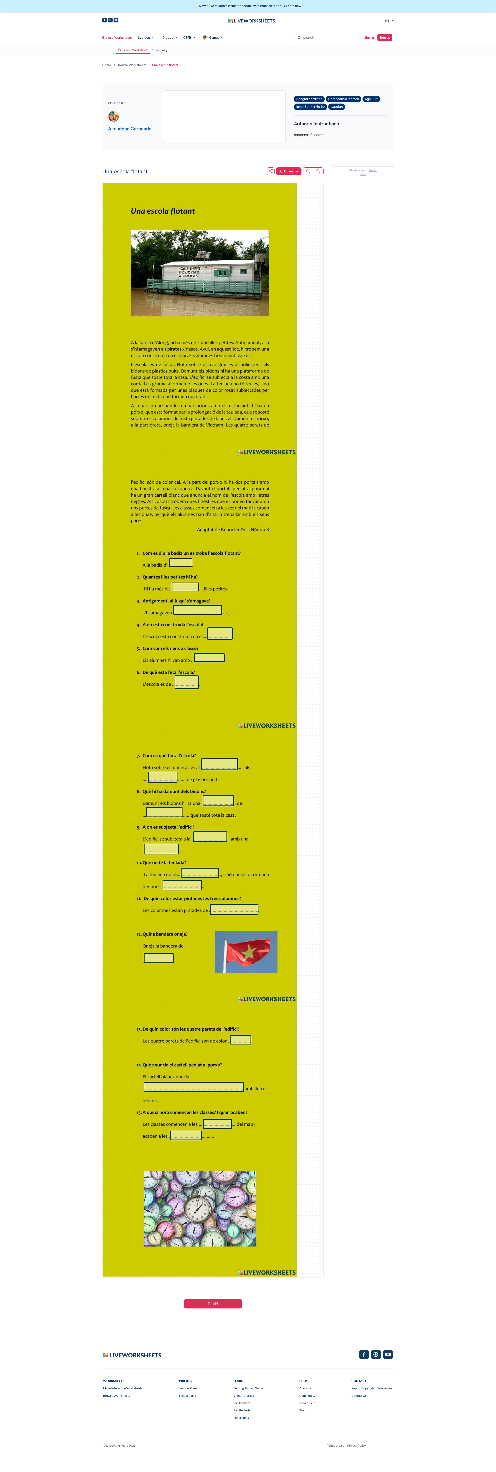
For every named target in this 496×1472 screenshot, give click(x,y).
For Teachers (241, 1403)
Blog (302, 1410)
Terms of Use (335, 1445)
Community (307, 1395)
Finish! (213, 1304)
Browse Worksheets (117, 37)
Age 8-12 (371, 99)
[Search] (299, 37)
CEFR (187, 37)
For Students (242, 1410)
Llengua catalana (309, 99)
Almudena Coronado (130, 129)
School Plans (187, 1395)
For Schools (241, 1417)
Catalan (337, 107)
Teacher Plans (188, 1388)
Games (214, 37)
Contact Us (359, 1395)
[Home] (251, 20)
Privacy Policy (356, 1445)
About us (305, 1388)
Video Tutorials (243, 1395)
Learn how (293, 6)
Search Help (307, 1403)
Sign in (369, 37)
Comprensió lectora (343, 99)
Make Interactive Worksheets (123, 1388)
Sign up (384, 37)
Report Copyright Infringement (372, 1388)
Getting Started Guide (248, 1388)
